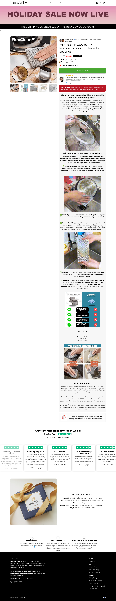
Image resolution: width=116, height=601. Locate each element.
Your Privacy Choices (95, 580)
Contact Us (54, 3)
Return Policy (93, 567)
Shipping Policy (94, 570)
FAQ (90, 564)
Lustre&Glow (23, 597)
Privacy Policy (93, 583)
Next (54, 59)
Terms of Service (94, 572)
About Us (62, 3)
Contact (91, 575)
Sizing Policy (93, 578)
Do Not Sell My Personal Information (97, 587)
